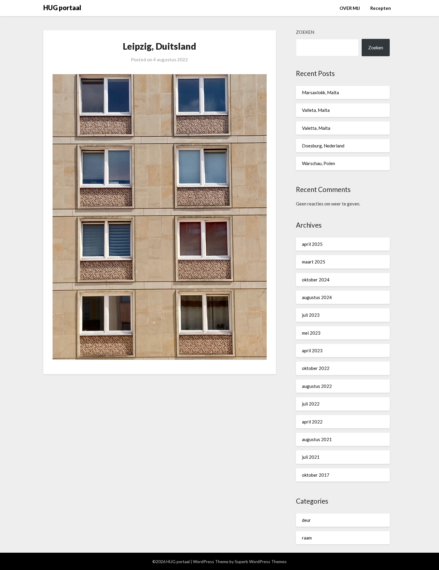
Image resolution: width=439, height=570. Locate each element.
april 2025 (312, 244)
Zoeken (305, 32)
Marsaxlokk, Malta (320, 92)
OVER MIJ (350, 8)
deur (306, 520)
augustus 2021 (317, 439)
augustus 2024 (317, 297)
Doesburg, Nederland (323, 145)
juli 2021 (311, 457)
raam (307, 537)
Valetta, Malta (316, 128)
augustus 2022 (317, 386)
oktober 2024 (315, 279)
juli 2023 (311, 315)
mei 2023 (311, 333)
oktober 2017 (315, 475)
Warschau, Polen (318, 163)
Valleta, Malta (316, 110)
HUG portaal (62, 8)
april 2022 (312, 421)
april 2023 (312, 350)
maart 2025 (313, 261)
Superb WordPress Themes (261, 561)
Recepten (380, 8)
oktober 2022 (315, 368)
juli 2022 (311, 403)
